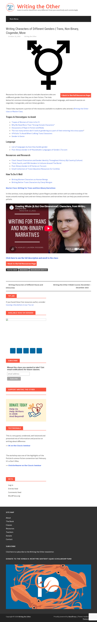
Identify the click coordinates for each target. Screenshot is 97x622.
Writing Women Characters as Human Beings (30, 179)
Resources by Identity (39, 270)
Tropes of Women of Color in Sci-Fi (26, 122)
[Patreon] (39, 350)
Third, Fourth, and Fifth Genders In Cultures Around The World (36, 163)
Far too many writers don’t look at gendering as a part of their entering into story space (47, 130)
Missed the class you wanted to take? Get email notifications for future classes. (25, 368)
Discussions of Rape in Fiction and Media (28, 128)
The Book (10, 521)
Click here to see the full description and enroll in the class (32, 258)
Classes (9, 525)
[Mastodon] (12, 350)
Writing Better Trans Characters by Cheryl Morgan (32, 182)
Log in (10, 485)
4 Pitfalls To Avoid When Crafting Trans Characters (32, 133)
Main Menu (14, 19)
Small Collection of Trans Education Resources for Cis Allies (36, 169)
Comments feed (14, 492)
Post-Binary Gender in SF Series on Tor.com (29, 166)
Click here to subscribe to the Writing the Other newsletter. (30, 552)
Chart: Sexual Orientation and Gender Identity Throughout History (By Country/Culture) (47, 160)
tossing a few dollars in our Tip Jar (20, 305)
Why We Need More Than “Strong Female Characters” (33, 125)
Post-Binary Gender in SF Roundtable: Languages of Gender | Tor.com (39, 150)
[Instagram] (32, 350)
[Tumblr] (19, 350)
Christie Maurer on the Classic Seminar (24, 465)
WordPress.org (14, 496)
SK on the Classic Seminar (19, 445)
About (8, 518)
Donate (9, 536)
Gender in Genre (18, 136)
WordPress (72, 617)
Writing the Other (38, 6)
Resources (24, 270)
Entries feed (13, 488)
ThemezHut (87, 619)
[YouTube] (26, 350)
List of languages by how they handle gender (30, 147)
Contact (9, 539)
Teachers (9, 532)
